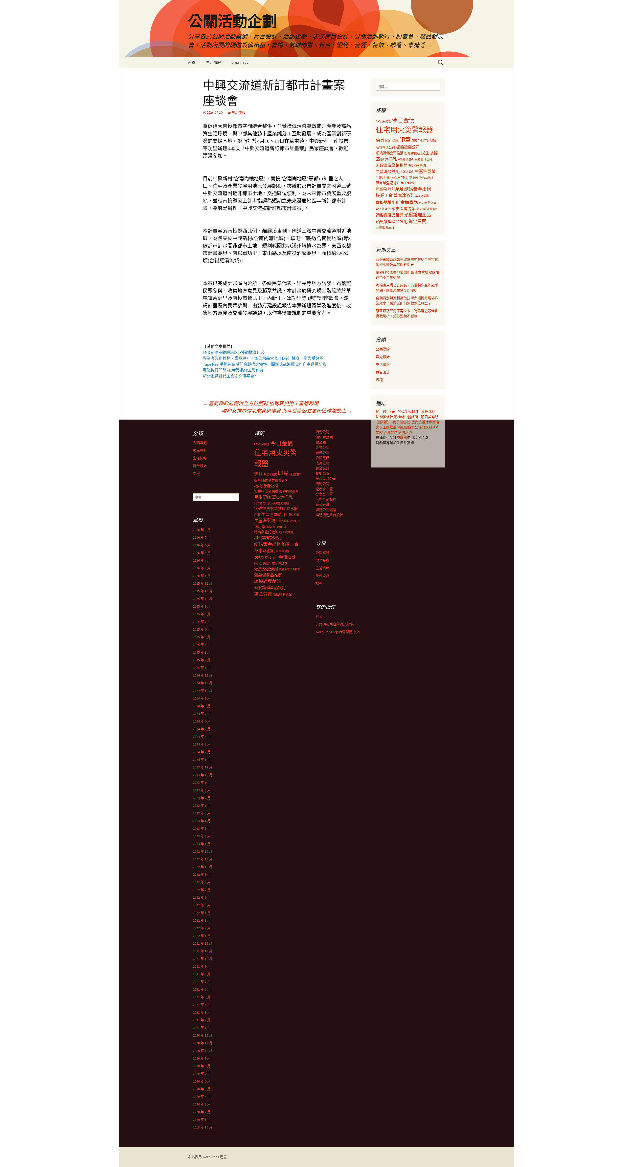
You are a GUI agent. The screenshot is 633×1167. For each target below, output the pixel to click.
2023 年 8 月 (202, 790)
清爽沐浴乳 (386, 159)
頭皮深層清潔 (403, 208)
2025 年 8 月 (202, 614)
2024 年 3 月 (202, 744)
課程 (379, 380)
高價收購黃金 (385, 228)
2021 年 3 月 (202, 1012)
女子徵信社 (401, 422)
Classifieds (239, 62)
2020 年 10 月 (202, 1050)
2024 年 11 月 (202, 683)
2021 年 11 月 (202, 951)
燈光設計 (383, 357)
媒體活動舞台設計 (329, 515)
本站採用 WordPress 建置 (207, 1157)
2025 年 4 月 (202, 644)
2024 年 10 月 (202, 690)
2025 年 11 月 (202, 591)
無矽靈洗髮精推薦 (391, 165)
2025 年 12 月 (202, 583)
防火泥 (423, 203)
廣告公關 (322, 452)
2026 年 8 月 (202, 530)
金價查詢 (409, 202)
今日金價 (403, 120)
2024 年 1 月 (202, 759)
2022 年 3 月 (202, 920)
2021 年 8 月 (202, 974)
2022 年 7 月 (202, 890)
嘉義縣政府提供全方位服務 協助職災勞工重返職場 (260, 403)
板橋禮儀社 (412, 153)
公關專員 (322, 458)
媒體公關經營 (326, 510)
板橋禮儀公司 (408, 147)
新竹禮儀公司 (385, 147)
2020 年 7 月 (202, 1073)
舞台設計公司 (326, 478)
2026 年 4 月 (202, 560)
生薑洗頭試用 (388, 171)
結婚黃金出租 (417, 189)
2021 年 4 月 (202, 1004)
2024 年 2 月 (202, 752)
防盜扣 (432, 203)
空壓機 (402, 437)
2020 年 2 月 (202, 1112)
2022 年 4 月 (202, 913)
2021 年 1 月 (202, 1027)
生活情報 (213, 62)
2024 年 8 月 (202, 706)
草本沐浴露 (422, 196)
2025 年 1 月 (202, 667)
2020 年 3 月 (202, 1104)
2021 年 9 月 (202, 966)
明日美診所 (429, 417)
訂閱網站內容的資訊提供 (335, 624)
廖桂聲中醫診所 (406, 417)
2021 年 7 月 (202, 981)
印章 (405, 139)
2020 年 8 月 (202, 1066)
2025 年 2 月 (202, 660)
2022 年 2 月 (202, 928)
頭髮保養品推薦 (390, 214)
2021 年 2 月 (202, 1020)
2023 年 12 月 (202, 767)
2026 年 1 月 (202, 575)
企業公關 (322, 447)
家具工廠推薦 (386, 427)
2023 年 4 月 (202, 821)
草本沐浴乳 (403, 195)
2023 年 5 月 (202, 813)
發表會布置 (324, 494)
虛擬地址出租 (388, 202)
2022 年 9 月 (202, 874)
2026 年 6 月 (202, 545)
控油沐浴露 (430, 140)
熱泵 (423, 166)
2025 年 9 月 (202, 606)
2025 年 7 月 (202, 621)
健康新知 (383, 422)
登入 (319, 616)
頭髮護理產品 (417, 215)
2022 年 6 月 (202, 897)
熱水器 (413, 165)
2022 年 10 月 (202, 867)
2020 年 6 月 (202, 1081)
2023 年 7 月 (202, 798)
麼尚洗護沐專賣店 (425, 422)
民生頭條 (429, 153)
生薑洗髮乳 (407, 172)
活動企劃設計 (326, 499)
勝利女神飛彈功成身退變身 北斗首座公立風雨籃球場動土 (287, 411)
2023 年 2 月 (202, 836)
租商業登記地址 (388, 183)
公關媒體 (383, 349)
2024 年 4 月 (202, 736)
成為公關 (322, 463)
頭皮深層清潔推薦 (427, 209)
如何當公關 (324, 437)
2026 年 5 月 (202, 553)
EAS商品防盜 (383, 121)
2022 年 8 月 (202, 882)
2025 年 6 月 (202, 629)
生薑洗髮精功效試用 (388, 178)
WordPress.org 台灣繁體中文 (338, 632)
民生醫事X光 (385, 411)
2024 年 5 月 (202, 729)
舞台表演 (322, 504)
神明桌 (406, 177)
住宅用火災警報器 (404, 129)
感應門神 (416, 140)
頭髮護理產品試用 (391, 221)
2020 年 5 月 (202, 1089)
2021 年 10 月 (202, 958)
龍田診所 (428, 411)
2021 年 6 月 (202, 989)
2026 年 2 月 (202, 568)
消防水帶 (405, 432)
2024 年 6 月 (202, 721)
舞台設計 (383, 372)
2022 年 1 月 (202, 936)
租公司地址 (426, 178)
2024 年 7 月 (202, 713)
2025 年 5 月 (202, 637)
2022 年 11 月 (202, 859)
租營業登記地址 (390, 189)
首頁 (191, 62)
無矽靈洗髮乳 (406, 160)
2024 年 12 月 (202, 675)
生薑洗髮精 (425, 171)
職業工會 (384, 195)
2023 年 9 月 (202, 782)
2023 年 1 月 (202, 844)
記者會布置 (324, 489)
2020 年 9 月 (202, 1058)
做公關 (321, 442)
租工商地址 (408, 183)
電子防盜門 (383, 209)
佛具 (380, 140)
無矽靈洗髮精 (423, 160)
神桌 (416, 178)
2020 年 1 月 (202, 1119)
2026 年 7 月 (202, 537)
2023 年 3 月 (202, 828)
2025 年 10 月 (202, 598)
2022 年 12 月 (202, 851)
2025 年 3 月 (202, 652)
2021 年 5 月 (202, 997)
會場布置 (322, 473)
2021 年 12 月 (202, 943)
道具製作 (391, 432)
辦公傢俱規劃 (421, 427)
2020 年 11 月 (202, 1043)
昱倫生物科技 (408, 411)
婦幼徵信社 (385, 417)
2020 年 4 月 (202, 1096)
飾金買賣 (417, 221)
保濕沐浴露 (392, 140)
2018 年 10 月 (202, 1127)
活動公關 (322, 432)
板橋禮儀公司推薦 (390, 153)
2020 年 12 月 (202, 1035)
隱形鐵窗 (404, 427)
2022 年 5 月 (202, 905)
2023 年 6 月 (202, 805)
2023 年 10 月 (202, 775)
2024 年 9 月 (202, 698)
